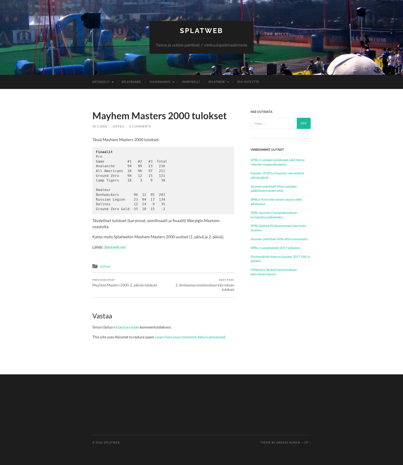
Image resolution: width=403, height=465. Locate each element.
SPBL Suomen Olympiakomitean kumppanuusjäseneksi (274, 215)
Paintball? (191, 81)
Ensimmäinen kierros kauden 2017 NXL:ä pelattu (280, 258)
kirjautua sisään (126, 327)
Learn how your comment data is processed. (190, 337)
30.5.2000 (99, 126)
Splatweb (201, 30)
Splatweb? (216, 81)
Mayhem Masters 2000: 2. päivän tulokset (124, 282)
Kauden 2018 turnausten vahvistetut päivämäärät (277, 175)
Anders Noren (288, 442)
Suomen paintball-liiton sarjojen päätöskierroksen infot (274, 188)
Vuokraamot (160, 81)
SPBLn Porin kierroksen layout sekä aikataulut (276, 201)
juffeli (118, 126)
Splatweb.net (115, 247)
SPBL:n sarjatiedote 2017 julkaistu (275, 248)
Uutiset (105, 266)
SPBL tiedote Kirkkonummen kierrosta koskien (278, 228)
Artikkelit (101, 81)
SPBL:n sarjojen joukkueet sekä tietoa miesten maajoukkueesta (278, 162)
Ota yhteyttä (248, 81)
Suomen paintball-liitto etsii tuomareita (279, 239)
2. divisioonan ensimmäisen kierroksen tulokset (204, 285)
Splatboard (131, 81)
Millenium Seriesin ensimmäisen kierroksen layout (274, 272)
